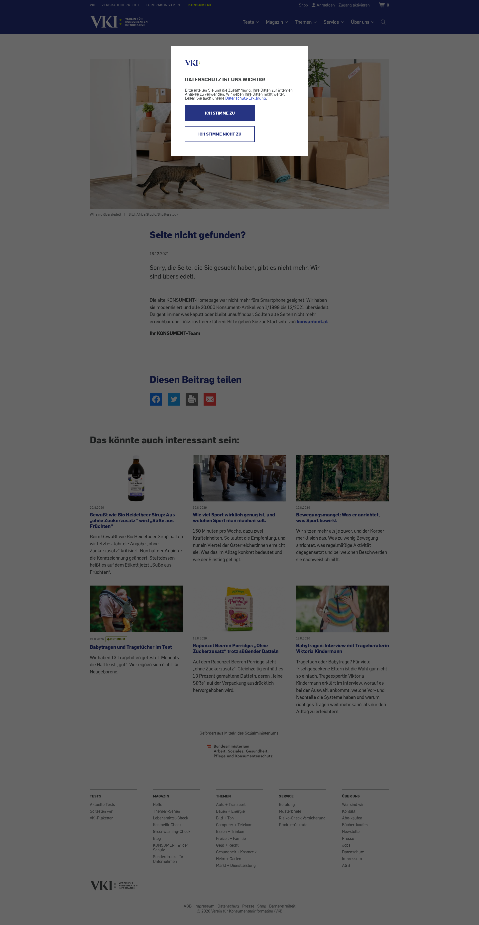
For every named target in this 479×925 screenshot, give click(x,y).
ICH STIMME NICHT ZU (219, 134)
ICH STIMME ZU (220, 113)
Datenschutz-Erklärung (245, 98)
